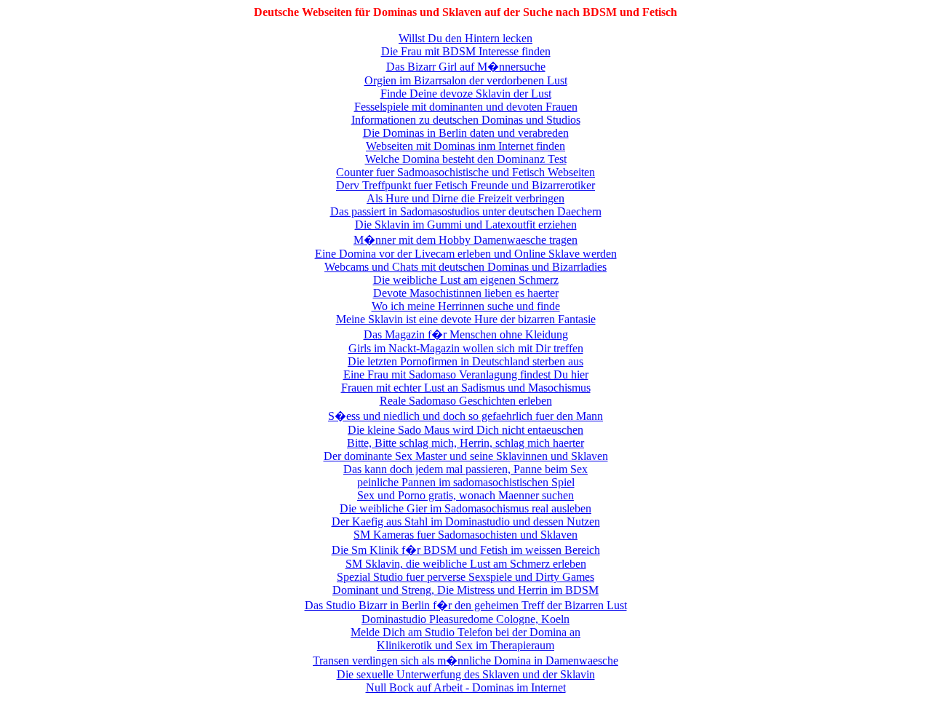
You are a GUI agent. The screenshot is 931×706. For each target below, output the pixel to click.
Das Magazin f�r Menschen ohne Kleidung (466, 334)
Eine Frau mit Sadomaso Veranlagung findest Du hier (465, 374)
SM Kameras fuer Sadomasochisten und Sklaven (465, 534)
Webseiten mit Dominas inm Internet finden (465, 146)
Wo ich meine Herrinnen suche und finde (466, 306)
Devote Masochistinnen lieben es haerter (466, 293)
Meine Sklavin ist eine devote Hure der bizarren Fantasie (466, 319)
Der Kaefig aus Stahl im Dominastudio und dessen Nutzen (466, 521)
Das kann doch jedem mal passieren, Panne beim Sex (465, 469)
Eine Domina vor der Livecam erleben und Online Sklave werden (466, 253)
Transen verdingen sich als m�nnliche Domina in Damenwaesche (465, 660)
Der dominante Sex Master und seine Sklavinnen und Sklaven (466, 456)
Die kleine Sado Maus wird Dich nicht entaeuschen (465, 430)
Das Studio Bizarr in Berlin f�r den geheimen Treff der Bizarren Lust (466, 605)
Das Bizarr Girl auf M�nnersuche (466, 66)
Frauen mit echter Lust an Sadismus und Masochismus (466, 387)
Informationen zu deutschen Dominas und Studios (465, 120)
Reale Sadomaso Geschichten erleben (466, 400)
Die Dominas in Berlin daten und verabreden (466, 133)
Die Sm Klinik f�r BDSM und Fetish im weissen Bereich (466, 550)
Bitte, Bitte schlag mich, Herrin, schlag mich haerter (465, 443)
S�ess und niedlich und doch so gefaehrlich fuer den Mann (465, 416)
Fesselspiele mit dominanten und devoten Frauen (466, 106)
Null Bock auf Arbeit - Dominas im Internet (466, 687)
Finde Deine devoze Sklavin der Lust (465, 93)
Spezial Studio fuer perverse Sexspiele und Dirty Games (465, 577)
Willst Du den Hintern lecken (465, 38)
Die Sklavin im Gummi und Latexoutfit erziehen (466, 224)
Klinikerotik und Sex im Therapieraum (465, 645)
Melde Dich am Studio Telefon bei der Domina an (465, 632)
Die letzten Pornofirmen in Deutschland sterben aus (465, 361)
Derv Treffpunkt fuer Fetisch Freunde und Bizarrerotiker (465, 185)
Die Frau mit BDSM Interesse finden (466, 51)
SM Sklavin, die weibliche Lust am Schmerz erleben (465, 564)
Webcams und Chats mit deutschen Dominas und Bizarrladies (465, 267)
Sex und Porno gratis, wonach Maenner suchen (465, 495)
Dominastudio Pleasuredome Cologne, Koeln (465, 619)
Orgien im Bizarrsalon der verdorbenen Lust (465, 80)
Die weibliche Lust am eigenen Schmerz (466, 280)
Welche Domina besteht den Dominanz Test (466, 159)
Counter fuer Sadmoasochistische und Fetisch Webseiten (465, 172)
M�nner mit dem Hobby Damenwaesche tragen (465, 240)
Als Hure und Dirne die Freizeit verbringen (465, 198)
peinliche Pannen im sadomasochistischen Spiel (466, 482)
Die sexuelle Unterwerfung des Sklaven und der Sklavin (466, 674)
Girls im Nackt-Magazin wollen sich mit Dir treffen (465, 348)
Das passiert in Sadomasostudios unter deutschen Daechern (466, 211)
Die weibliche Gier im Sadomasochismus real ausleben (465, 508)
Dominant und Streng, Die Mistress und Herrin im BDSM (465, 590)
